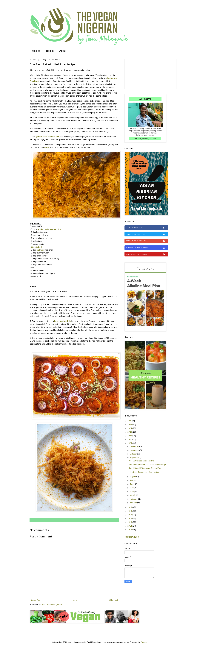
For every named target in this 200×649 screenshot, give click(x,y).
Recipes (35, 50)
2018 (129, 511)
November (134, 450)
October (133, 454)
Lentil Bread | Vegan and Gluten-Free (145, 468)
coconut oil (36, 247)
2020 (129, 443)
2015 (129, 522)
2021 (129, 439)
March (133, 495)
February (134, 499)
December (134, 446)
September (135, 457)
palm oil (40, 250)
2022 (129, 436)
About (62, 50)
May (132, 488)
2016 (129, 518)
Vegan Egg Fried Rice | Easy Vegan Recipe (147, 464)
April (132, 491)
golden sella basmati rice (47, 136)
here (46, 147)
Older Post (113, 600)
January (133, 502)
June (132, 484)
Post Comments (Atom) (52, 604)
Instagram (112, 78)
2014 (129, 526)
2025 (129, 424)
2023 (129, 432)
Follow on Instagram (137, 247)
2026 (129, 421)
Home (74, 600)
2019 (129, 507)
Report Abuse (131, 537)
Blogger (144, 642)
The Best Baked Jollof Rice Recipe (144, 472)
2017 (129, 515)
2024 (129, 428)
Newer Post (35, 600)
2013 (129, 529)
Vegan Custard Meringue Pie (141, 461)
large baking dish (62, 321)
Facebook (34, 81)
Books (50, 50)
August (133, 476)
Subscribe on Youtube (137, 254)
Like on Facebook (135, 227)
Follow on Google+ (136, 241)
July (132, 480)
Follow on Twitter (135, 234)
